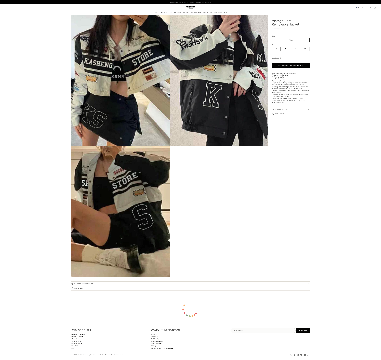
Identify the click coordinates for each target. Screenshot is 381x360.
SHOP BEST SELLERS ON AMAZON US (290, 65)
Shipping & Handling (78, 334)
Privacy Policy (155, 346)
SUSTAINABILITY (280, 114)
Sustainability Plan (157, 341)
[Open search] (366, 7)
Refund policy (100, 355)
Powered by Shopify (89, 355)
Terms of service (156, 343)
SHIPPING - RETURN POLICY (83, 284)
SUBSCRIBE (303, 330)
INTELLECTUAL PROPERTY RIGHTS (162, 348)
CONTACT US (78, 288)
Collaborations (155, 339)
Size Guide (275, 58)
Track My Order (76, 341)
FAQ (72, 348)
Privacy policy (109, 355)
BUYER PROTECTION (281, 109)
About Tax (74, 339)
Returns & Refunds (77, 336)
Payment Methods (77, 343)
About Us (154, 334)
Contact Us (154, 336)
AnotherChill (79, 355)
